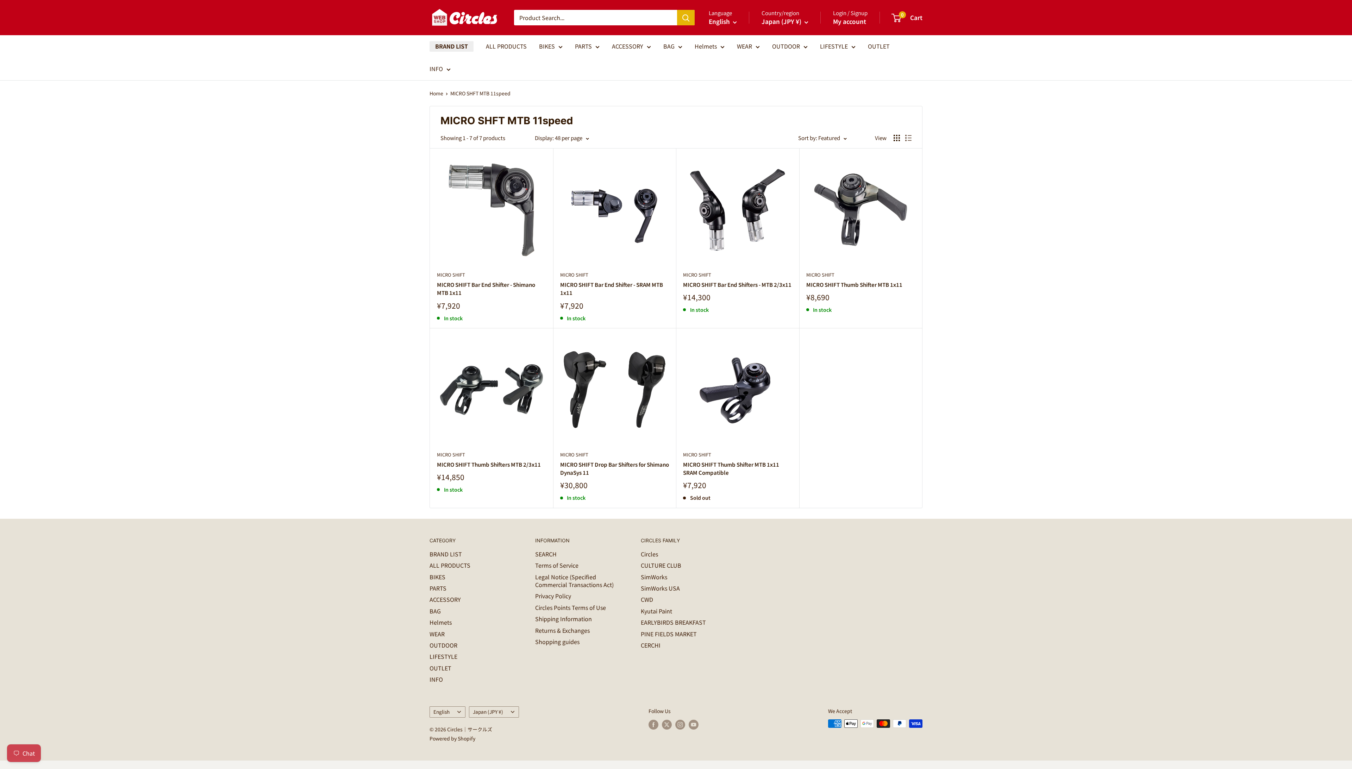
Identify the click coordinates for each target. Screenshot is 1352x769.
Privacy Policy (553, 596)
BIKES (547, 46)
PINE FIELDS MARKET (669, 634)
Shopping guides (557, 641)
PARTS (583, 46)
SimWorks (654, 577)
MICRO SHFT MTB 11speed (480, 93)
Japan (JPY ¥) (488, 711)
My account (849, 21)
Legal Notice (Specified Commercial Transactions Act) (574, 581)
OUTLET (879, 46)
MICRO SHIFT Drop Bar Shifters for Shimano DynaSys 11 (614, 468)
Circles (649, 554)
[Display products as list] (908, 138)
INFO (436, 68)
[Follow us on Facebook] (653, 724)
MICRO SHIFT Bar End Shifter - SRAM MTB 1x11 (611, 288)
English (441, 711)
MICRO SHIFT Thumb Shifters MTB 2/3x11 (489, 464)
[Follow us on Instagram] (680, 724)
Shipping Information (563, 618)
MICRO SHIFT (451, 274)
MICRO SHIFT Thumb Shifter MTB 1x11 (854, 284)
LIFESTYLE (834, 46)
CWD (647, 599)
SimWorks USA (660, 588)
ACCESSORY (627, 46)
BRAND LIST (451, 46)
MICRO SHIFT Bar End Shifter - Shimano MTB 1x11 (486, 288)
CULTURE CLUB (661, 565)
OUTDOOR (786, 46)
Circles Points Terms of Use (570, 607)
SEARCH (546, 554)
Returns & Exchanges (562, 630)
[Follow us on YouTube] (694, 724)
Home (436, 93)
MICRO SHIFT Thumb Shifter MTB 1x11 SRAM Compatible (731, 468)
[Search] (686, 17)
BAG (669, 46)
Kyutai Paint (656, 611)
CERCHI (651, 645)
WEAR (744, 46)
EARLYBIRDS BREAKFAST (673, 622)
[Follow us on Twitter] (667, 724)
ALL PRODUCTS (506, 46)
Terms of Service (556, 565)
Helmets (706, 46)
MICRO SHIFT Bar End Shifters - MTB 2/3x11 (737, 284)
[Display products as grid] (897, 138)
